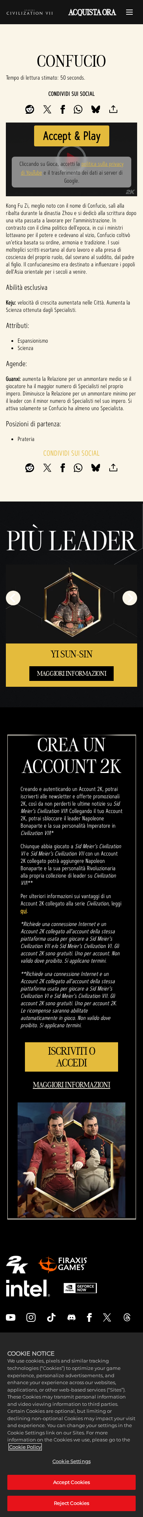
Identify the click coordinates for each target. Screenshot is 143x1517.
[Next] (129, 598)
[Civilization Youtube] (10, 1317)
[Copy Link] (113, 109)
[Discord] (71, 1317)
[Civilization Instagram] (31, 1317)
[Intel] (28, 1288)
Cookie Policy (25, 1447)
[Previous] (13, 598)
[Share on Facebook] (62, 109)
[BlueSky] (95, 109)
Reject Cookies (71, 1503)
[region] (71, 1424)
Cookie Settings (71, 1461)
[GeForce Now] (80, 1288)
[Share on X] (47, 109)
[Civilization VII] (29, 12)
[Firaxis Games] (62, 1264)
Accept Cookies (71, 1482)
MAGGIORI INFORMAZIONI (71, 673)
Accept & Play (71, 135)
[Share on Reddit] (29, 109)
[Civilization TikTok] (51, 1317)
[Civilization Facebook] (89, 1317)
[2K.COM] (17, 1264)
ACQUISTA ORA (92, 12)
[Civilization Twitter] (107, 1317)
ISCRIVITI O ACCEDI (71, 1056)
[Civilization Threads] (127, 1317)
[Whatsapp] (78, 109)
